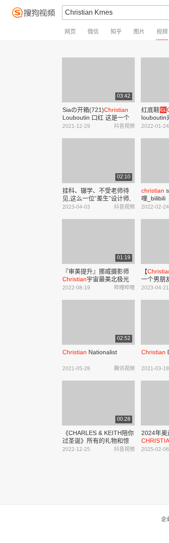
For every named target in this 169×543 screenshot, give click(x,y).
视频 (162, 31)
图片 (139, 31)
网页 (70, 31)
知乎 (116, 31)
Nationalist (89, 352)
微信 (93, 31)
